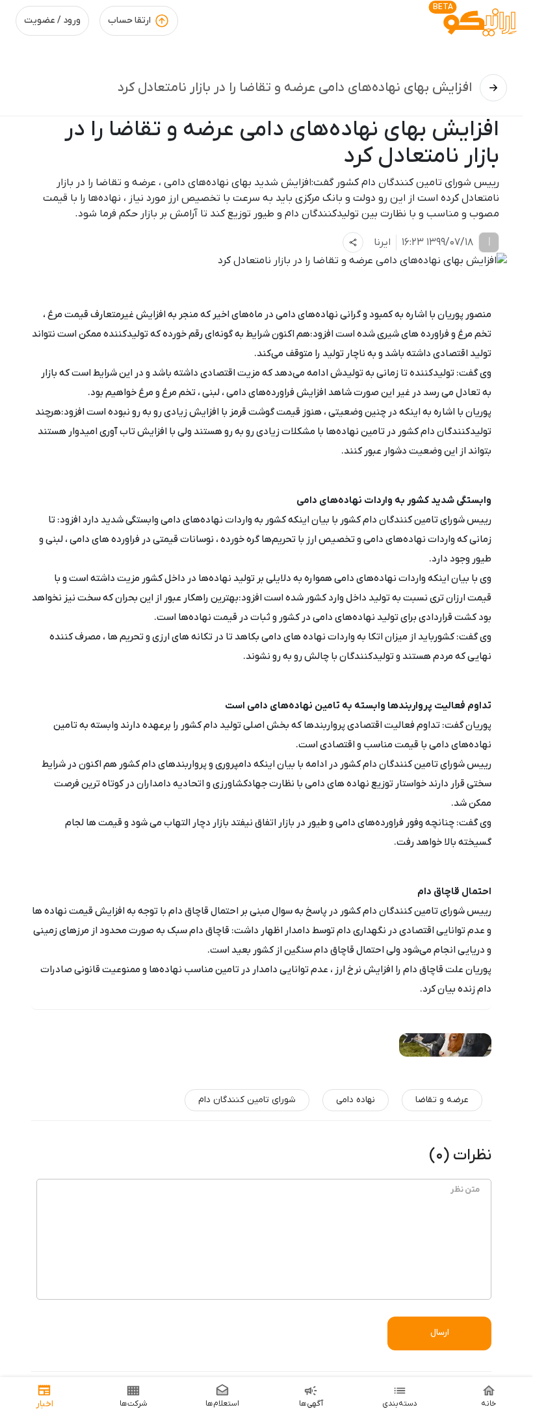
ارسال (439, 1332)
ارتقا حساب (129, 20)
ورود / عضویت (52, 20)
